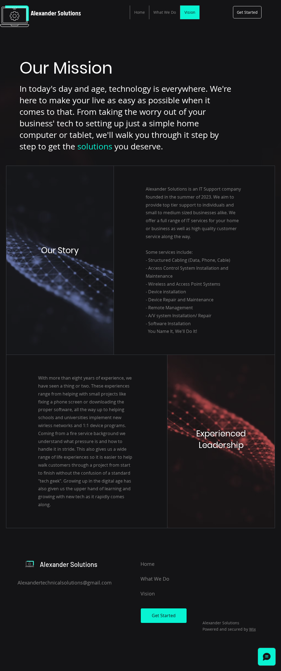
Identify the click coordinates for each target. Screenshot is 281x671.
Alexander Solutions (56, 13)
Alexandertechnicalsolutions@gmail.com (65, 582)
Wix (252, 629)
